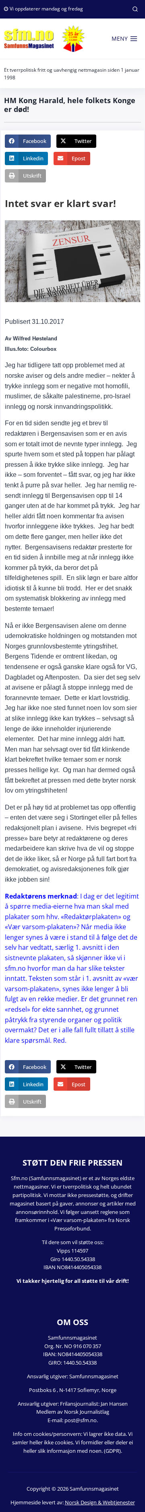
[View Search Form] (135, 9)
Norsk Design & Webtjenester (100, 1502)
